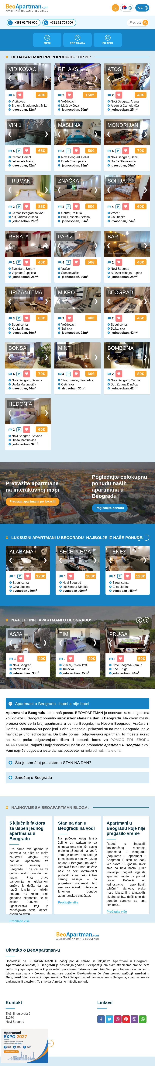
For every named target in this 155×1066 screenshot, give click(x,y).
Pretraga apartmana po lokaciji (32, 501)
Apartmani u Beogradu (131, 961)
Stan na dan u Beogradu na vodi (76, 826)
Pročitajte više (19, 921)
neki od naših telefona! (103, 750)
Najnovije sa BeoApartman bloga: (50, 807)
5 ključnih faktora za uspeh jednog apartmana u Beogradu (27, 831)
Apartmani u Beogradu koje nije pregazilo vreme (126, 828)
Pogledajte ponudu (110, 508)
